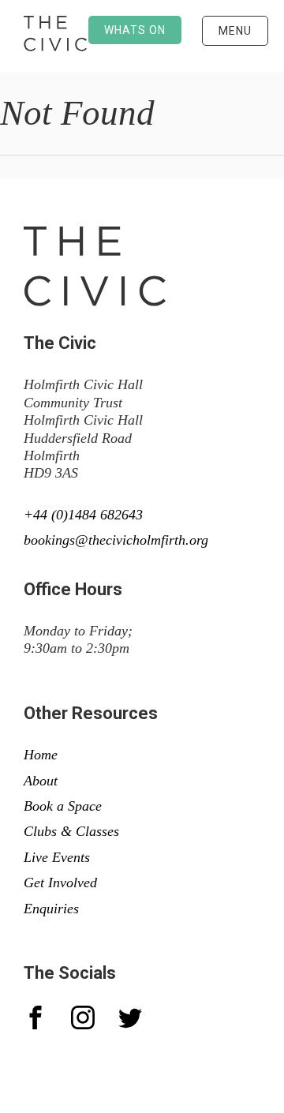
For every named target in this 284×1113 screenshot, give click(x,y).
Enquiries (51, 908)
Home (41, 755)
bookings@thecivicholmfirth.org (116, 540)
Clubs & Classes (71, 831)
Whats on (135, 30)
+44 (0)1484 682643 (83, 515)
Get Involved (60, 882)
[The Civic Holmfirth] (55, 36)
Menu (235, 30)
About (41, 781)
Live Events (57, 857)
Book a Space (63, 806)
